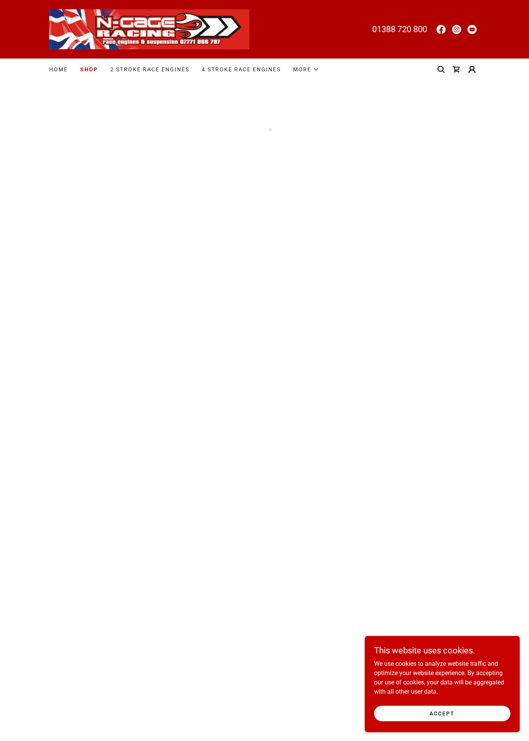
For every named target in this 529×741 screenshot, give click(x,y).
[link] (149, 29)
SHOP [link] (89, 69)
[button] (306, 69)
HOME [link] (58, 69)
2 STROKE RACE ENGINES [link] (149, 69)
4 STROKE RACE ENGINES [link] (241, 69)
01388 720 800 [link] (399, 29)
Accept (442, 713)
